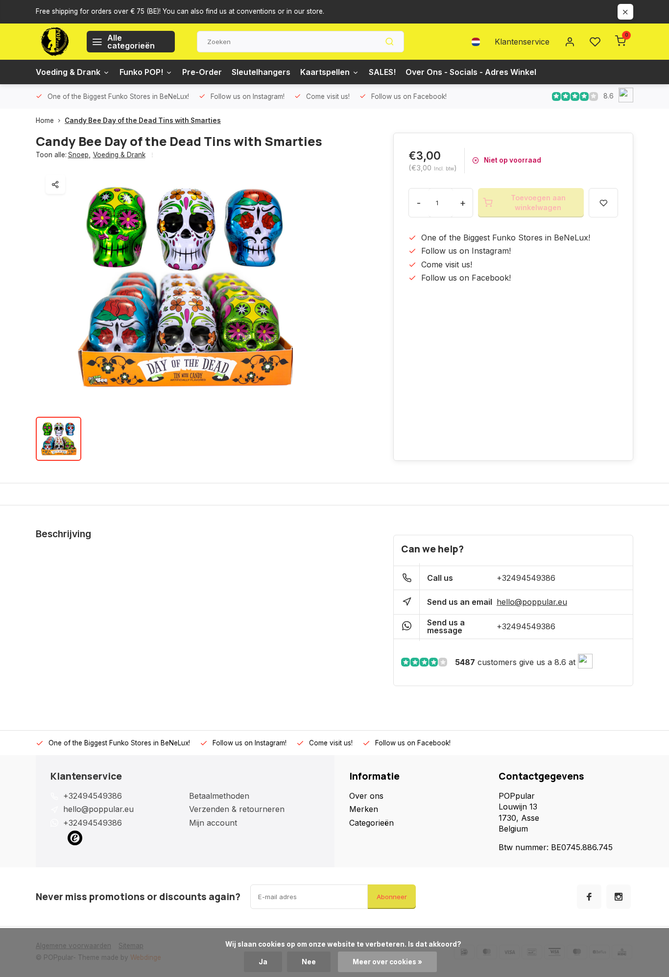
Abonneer (392, 897)
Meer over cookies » (387, 962)
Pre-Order (202, 72)
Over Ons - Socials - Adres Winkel (471, 72)
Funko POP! (141, 72)
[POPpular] (54, 42)
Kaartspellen (325, 72)
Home (45, 120)
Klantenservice (522, 42)
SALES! (382, 72)
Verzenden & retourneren (237, 809)
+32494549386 (526, 578)
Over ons (366, 796)
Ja (263, 962)
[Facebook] (589, 896)
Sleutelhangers (261, 72)
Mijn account (213, 823)
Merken (363, 809)
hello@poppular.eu (532, 602)
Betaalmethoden (219, 796)
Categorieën (371, 823)
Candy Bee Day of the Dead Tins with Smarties (143, 120)
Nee (309, 962)
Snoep (79, 155)
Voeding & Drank (68, 72)
